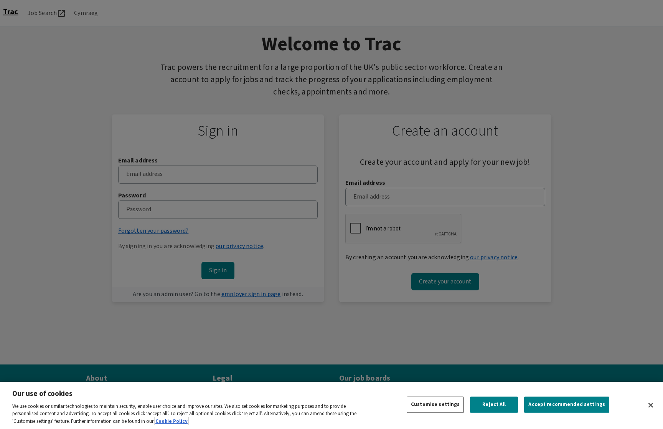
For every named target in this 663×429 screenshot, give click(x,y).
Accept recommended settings (566, 404)
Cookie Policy (171, 421)
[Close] (650, 405)
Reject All (494, 404)
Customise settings (435, 404)
